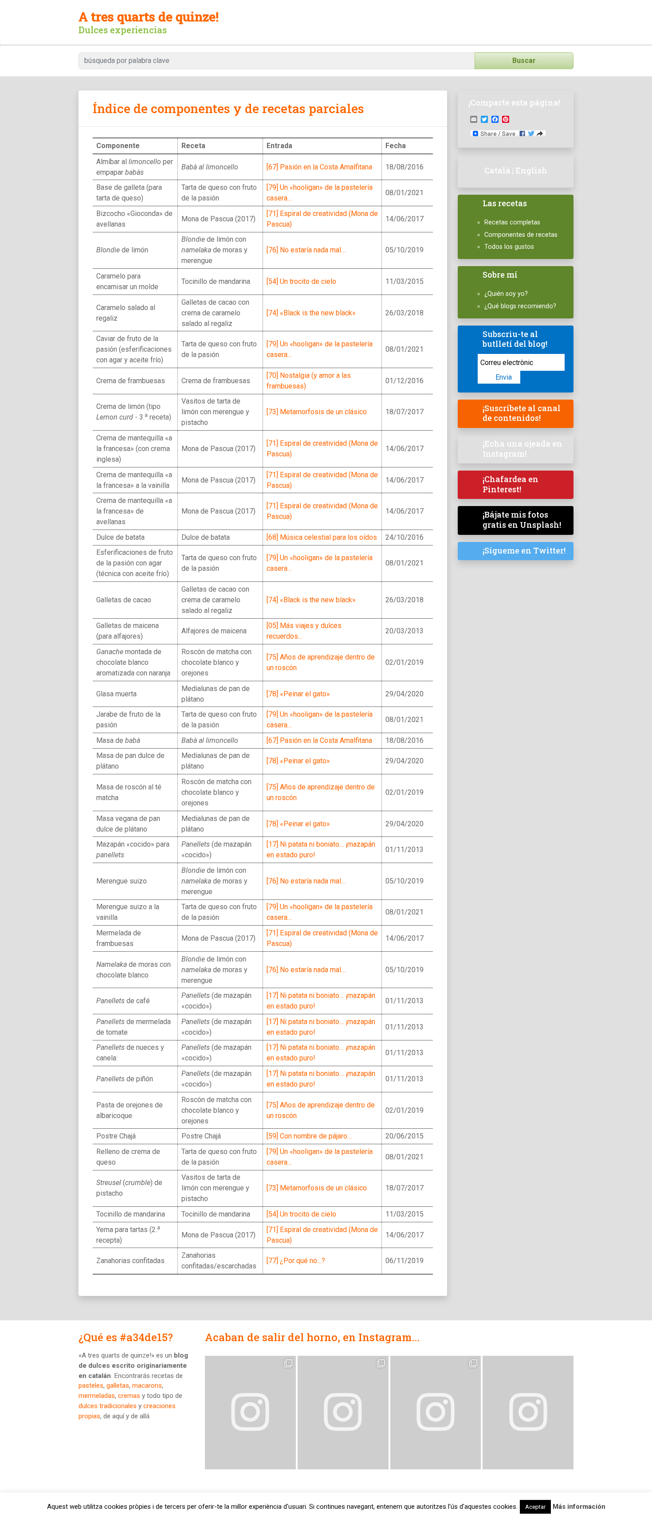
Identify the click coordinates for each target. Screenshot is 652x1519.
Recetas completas (512, 222)
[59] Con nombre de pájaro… (309, 1136)
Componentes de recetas (521, 235)
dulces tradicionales (108, 1406)
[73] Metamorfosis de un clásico (317, 412)
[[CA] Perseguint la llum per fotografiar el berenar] (528, 1412)
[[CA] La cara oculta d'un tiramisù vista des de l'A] (435, 1412)
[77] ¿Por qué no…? (296, 1260)
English (531, 170)
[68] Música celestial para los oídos (322, 537)
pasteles (91, 1385)
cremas (129, 1396)
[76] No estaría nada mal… (306, 250)
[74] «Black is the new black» (311, 313)
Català (497, 170)
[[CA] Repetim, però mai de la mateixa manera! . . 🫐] (343, 1412)
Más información (579, 1507)
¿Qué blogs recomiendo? (520, 306)
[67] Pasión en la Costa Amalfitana (319, 167)
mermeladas (97, 1396)
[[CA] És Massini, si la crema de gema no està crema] (250, 1412)
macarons (147, 1385)
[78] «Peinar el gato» (298, 694)
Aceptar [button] (535, 1506)
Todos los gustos (509, 247)
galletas (117, 1385)
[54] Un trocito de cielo (301, 281)
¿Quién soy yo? (506, 294)
